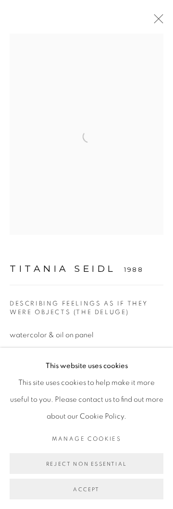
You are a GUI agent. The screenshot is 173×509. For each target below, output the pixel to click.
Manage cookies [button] (87, 439)
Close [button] (156, 21)
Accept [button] (86, 489)
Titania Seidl (63, 268)
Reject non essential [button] (86, 464)
